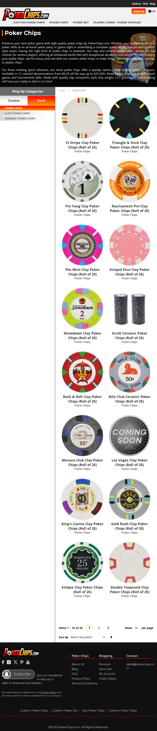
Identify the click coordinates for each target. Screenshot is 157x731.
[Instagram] (9, 662)
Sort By (63, 637)
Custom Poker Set (64, 710)
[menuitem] (30, 22)
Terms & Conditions (84, 683)
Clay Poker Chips (17, 113)
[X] (15, 662)
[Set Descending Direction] (111, 637)
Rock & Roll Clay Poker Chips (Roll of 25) (82, 399)
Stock (41, 100)
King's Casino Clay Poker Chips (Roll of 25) (82, 526)
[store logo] (26, 14)
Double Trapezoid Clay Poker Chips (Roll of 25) (129, 589)
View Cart (105, 669)
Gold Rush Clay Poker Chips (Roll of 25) (129, 526)
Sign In (138, 11)
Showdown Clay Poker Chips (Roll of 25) (82, 335)
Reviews (104, 664)
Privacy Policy (48, 692)
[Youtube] (27, 662)
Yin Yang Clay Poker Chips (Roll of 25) (82, 208)
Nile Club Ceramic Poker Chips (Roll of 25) (129, 399)
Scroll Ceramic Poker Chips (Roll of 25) (129, 335)
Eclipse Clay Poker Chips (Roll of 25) (82, 589)
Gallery (136, 3)
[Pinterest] (21, 662)
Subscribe (22, 674)
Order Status (107, 678)
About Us (78, 664)
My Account (107, 674)
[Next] (108, 628)
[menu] (78, 22)
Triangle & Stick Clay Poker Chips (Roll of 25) (129, 144)
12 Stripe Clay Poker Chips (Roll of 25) (82, 144)
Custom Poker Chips (34, 710)
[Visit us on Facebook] (3, 662)
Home (62, 90)
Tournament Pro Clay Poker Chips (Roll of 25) (129, 208)
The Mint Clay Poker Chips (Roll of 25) (82, 271)
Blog (152, 3)
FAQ (145, 3)
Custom (14, 100)
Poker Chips (13, 108)
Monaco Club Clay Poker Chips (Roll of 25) (82, 462)
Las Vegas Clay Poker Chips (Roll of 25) (130, 462)
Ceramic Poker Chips (20, 118)
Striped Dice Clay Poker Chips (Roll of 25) (130, 271)
